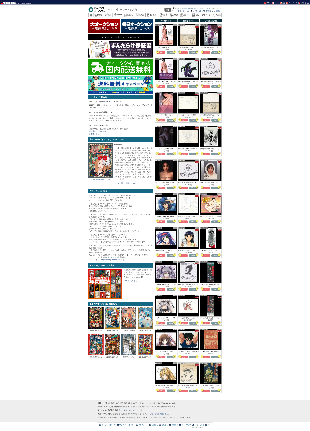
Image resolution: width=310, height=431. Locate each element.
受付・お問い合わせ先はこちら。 (131, 410)
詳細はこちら (94, 134)
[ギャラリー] (151, 15)
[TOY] (118, 15)
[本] (108, 15)
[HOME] (90, 15)
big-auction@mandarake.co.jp (112, 260)
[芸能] (174, 15)
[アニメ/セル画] (128, 15)
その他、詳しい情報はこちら (125, 183)
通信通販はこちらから (97, 131)
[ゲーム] (206, 15)
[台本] (140, 15)
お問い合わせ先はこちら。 (159, 414)
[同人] (196, 15)
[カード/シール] (163, 15)
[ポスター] (184, 15)
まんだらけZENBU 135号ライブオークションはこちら (120, 37)
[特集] (98, 15)
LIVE (197, 26)
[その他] (217, 15)
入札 (161, 52)
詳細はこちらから (130, 281)
